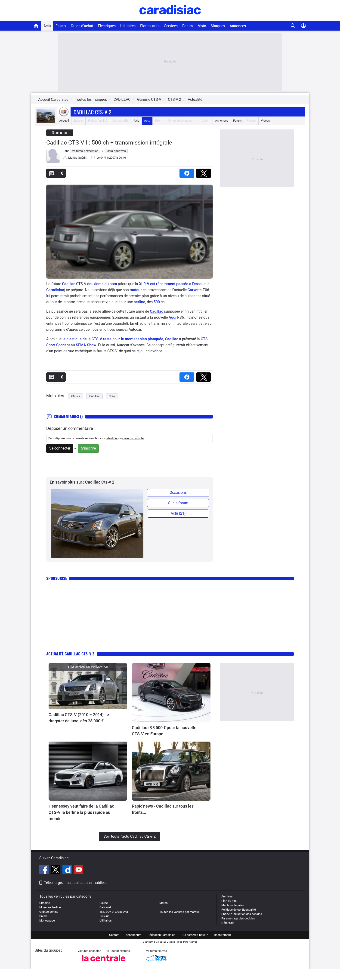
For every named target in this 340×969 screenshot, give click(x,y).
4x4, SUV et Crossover (113, 911)
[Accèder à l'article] (88, 686)
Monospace (47, 920)
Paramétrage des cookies (238, 918)
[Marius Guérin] (53, 162)
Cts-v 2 (75, 396)
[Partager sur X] (204, 171)
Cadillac (68, 284)
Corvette (195, 290)
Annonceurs (133, 935)
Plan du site (229, 901)
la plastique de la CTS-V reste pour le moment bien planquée (112, 339)
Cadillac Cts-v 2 (92, 112)
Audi (172, 317)
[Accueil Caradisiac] (36, 25)
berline (139, 302)
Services (171, 25)
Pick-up (104, 916)
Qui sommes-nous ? (195, 935)
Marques (218, 25)
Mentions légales (232, 905)
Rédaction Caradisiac (161, 935)
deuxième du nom (102, 284)
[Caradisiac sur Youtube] (78, 870)
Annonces (238, 25)
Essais (61, 25)
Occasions (178, 492)
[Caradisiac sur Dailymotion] (67, 870)
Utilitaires (128, 25)
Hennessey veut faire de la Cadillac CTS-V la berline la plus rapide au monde (81, 812)
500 (157, 302)
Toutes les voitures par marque (179, 912)
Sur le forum (178, 503)
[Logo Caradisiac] (170, 18)
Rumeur (60, 132)
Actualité (195, 99)
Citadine (44, 903)
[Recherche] (293, 26)
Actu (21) (178, 513)
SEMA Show (86, 345)
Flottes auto (150, 25)
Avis (136, 120)
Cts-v (112, 396)
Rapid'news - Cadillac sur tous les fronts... (163, 809)
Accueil (64, 120)
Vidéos (265, 120)
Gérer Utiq (227, 923)
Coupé (103, 903)
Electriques (107, 25)
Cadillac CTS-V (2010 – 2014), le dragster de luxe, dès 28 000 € (79, 717)
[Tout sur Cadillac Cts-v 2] (46, 122)
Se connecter (59, 448)
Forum (187, 25)
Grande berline (48, 911)
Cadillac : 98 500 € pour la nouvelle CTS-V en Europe (164, 730)
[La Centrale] (104, 962)
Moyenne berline (50, 907)
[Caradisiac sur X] (56, 870)
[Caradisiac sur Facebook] (44, 870)
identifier (112, 438)
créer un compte (133, 438)
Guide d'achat (82, 25)
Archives (227, 896)
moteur (136, 290)
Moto (202, 25)
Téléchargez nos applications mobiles (74, 883)
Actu (47, 25)
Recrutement (222, 935)
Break (43, 916)
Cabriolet (105, 907)
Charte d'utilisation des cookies (241, 914)
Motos (163, 903)
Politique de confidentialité (238, 909)
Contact (114, 935)
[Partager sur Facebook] (187, 171)
